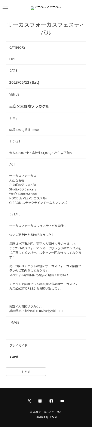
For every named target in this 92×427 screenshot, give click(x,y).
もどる (25, 371)
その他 (13, 356)
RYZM (53, 416)
